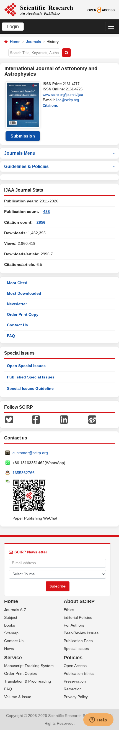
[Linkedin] (64, 419)
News (9, 648)
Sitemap (11, 633)
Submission (23, 136)
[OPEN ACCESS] (101, 9)
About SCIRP (79, 601)
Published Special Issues (31, 377)
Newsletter (17, 304)
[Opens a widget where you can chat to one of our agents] (98, 720)
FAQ (11, 336)
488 (46, 211)
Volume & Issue (17, 697)
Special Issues (76, 648)
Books (9, 625)
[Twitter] (9, 419)
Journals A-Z (15, 609)
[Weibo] (92, 419)
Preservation (75, 681)
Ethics (69, 609)
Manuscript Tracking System (29, 665)
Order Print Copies (20, 673)
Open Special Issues (26, 365)
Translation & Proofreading (27, 681)
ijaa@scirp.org (67, 100)
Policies (73, 657)
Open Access (75, 665)
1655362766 (23, 472)
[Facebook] (36, 419)
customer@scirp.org (30, 453)
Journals (33, 41)
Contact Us (17, 325)
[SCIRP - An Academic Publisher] (38, 9)
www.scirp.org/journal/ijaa (63, 95)
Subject (10, 617)
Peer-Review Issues (81, 633)
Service (13, 657)
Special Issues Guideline (30, 388)
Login (13, 26)
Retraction (73, 689)
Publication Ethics (79, 673)
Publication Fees (78, 641)
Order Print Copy (22, 314)
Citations (50, 105)
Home (15, 41)
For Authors (74, 625)
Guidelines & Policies (26, 166)
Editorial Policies (78, 617)
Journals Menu (19, 153)
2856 (41, 222)
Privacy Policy (76, 697)
